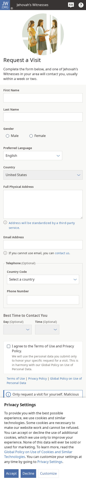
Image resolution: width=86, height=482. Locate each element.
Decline (28, 473)
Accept (11, 473)
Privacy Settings (49, 461)
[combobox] (32, 155)
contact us (62, 253)
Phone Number (18, 291)
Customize (48, 473)
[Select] (58, 156)
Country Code (17, 272)
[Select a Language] (71, 5)
